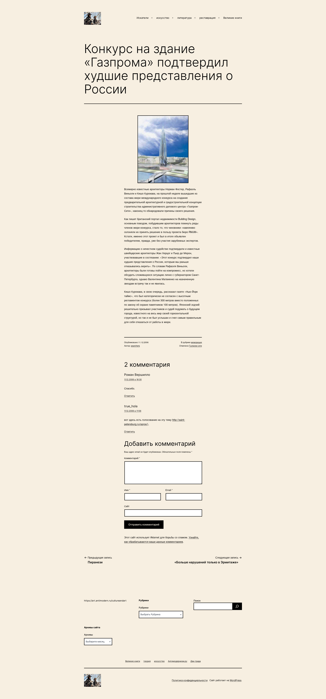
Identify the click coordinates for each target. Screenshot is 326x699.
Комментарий (132, 458)
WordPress (235, 680)
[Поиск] (237, 606)
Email (169, 490)
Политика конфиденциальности (190, 680)
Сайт (126, 506)
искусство (162, 17)
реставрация (207, 17)
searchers (135, 345)
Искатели (142, 17)
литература (184, 17)
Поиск (197, 600)
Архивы (88, 634)
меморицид (196, 342)
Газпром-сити (195, 345)
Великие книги (232, 17)
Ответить (129, 396)
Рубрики (143, 607)
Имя (127, 490)
